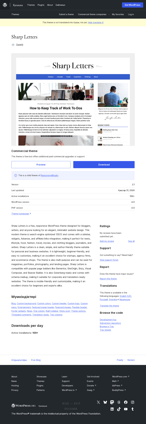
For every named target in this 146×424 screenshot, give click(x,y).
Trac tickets (105, 330)
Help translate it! (96, 22)
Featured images (63, 307)
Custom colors (44, 303)
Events (90, 381)
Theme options (78, 311)
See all (131, 241)
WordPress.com (120, 376)
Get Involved (93, 376)
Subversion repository (110, 323)
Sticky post (64, 311)
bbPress (117, 385)
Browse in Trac (107, 326)
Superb (19, 44)
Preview (40, 164)
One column (39, 311)
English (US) (125, 296)
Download (104, 164)
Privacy (14, 390)
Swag (91, 390)
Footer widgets (18, 311)
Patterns (41, 390)
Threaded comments (21, 314)
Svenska (113, 299)
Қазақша (43, 406)
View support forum (109, 260)
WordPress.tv (69, 390)
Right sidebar (52, 311)
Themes (15, 14)
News (29, 311)
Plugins (40, 385)
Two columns (56, 314)
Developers (67, 385)
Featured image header (43, 307)
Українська (124, 299)
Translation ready (40, 314)
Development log (108, 319)
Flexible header (79, 307)
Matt (115, 381)
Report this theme (108, 278)
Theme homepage (20, 213)
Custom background (26, 303)
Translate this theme (109, 305)
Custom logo (73, 303)
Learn (64, 376)
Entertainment (24, 307)
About (14, 376)
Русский (104, 299)
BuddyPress (119, 390)
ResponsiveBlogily (49, 175)
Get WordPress (132, 5)
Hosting (15, 385)
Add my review (107, 241)
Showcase (41, 376)
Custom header (59, 303)
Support (66, 381)
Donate (91, 385)
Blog (13, 303)
